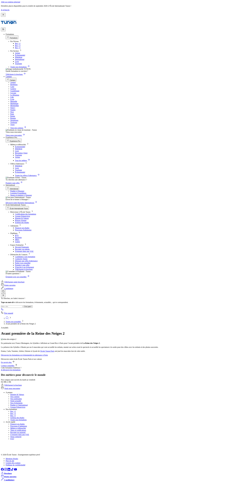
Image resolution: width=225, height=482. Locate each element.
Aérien (17, 53)
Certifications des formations (25, 214)
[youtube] (15, 470)
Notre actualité (15, 401)
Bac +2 (17, 43)
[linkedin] (9, 470)
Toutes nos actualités (13, 322)
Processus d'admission (23, 230)
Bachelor (18, 237)
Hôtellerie (18, 57)
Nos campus (14, 397)
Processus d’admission (18, 426)
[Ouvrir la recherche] (3, 291)
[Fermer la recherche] (3, 295)
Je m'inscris (5, 10)
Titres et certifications (18, 430)
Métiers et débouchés (18, 428)
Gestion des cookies (13, 463)
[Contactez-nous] (2, 310)
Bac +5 (17, 48)
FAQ (12, 439)
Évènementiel (20, 55)
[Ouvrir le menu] (3, 29)
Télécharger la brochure (24, 269)
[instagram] (6, 470)
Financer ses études (22, 228)
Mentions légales (12, 459)
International (19, 59)
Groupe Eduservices (22, 216)
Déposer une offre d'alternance (26, 261)
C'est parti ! (28, 306)
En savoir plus (6, 362)
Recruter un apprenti (17, 432)
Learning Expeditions (18, 193)
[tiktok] (12, 470)
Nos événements (16, 403)
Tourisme (18, 64)
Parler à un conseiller (22, 263)
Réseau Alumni (20, 220)
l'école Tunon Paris (47, 351)
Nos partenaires (16, 399)
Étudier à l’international (19, 405)
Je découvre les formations (11, 370)
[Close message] (3, 15)
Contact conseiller (8, 366)
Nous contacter (15, 437)
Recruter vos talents (22, 249)
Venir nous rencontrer (12, 388)
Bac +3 (17, 46)
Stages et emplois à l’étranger (21, 195)
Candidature (8, 289)
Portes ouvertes (9, 285)
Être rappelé (8, 313)
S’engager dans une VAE (19, 435)
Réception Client (21, 153)
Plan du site (10, 461)
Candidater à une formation (25, 257)
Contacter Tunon (21, 259)
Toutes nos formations (18, 420)
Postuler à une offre (22, 265)
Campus (9, 76)
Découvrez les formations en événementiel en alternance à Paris (24, 355)
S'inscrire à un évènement (24, 267)
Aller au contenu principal (10, 2)
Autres (17, 242)
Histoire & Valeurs (22, 218)
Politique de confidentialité (15, 465)
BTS (17, 235)
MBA (17, 240)
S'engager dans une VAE (24, 251)
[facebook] (2, 470)
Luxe (17, 61)
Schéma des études (22, 223)
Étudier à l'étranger (17, 191)
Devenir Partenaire (22, 247)
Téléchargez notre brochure (14, 282)
